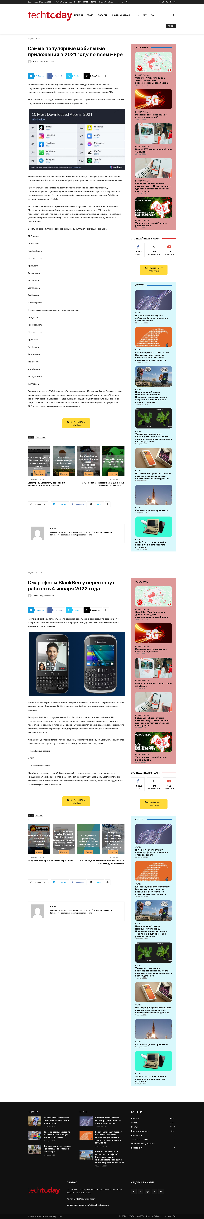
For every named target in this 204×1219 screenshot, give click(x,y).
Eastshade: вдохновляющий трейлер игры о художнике (63, 461)
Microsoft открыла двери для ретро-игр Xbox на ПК (113, 461)
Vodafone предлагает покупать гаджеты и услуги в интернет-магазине (39, 461)
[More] (106, 76)
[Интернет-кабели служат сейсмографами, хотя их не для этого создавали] (153, 300)
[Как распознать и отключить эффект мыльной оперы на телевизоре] (34, 1149)
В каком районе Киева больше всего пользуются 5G (151, 116)
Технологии (40, 437)
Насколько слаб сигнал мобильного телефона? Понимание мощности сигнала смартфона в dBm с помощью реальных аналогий (151, 397)
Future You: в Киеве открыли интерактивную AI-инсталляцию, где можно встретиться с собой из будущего (153, 187)
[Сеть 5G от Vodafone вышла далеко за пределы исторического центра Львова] (153, 62)
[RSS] (140, 1191)
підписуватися (170, 245)
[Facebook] (159, 2)
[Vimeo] (170, 2)
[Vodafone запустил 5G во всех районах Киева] (153, 207)
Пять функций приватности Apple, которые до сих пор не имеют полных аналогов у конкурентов (153, 476)
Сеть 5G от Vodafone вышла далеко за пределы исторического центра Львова (151, 80)
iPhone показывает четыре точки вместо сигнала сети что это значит (56, 1120)
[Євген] (30, 61)
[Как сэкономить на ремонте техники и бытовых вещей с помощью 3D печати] (34, 1135)
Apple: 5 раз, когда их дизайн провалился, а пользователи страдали (150, 545)
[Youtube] (174, 2)
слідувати (153, 245)
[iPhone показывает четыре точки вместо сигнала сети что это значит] (34, 1121)
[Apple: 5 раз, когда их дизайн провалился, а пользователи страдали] (153, 527)
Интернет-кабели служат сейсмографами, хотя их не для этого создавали (151, 318)
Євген (35, 61)
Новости (39, 38)
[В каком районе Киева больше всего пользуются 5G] (153, 99)
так (138, 245)
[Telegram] (147, 1191)
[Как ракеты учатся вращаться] (153, 495)
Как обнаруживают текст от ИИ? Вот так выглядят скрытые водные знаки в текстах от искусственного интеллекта (152, 356)
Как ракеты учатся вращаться (151, 510)
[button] (172, 15)
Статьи (138, 313)
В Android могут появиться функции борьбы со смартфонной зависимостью (89, 461)
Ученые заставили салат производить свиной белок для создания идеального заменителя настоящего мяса (153, 438)
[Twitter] (166, 2)
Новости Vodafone (39, 473)
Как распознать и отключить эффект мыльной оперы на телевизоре (57, 1149)
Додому (31, 38)
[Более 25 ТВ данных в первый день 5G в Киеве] (153, 133)
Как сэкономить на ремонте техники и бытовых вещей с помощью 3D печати (57, 1134)
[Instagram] (163, 2)
